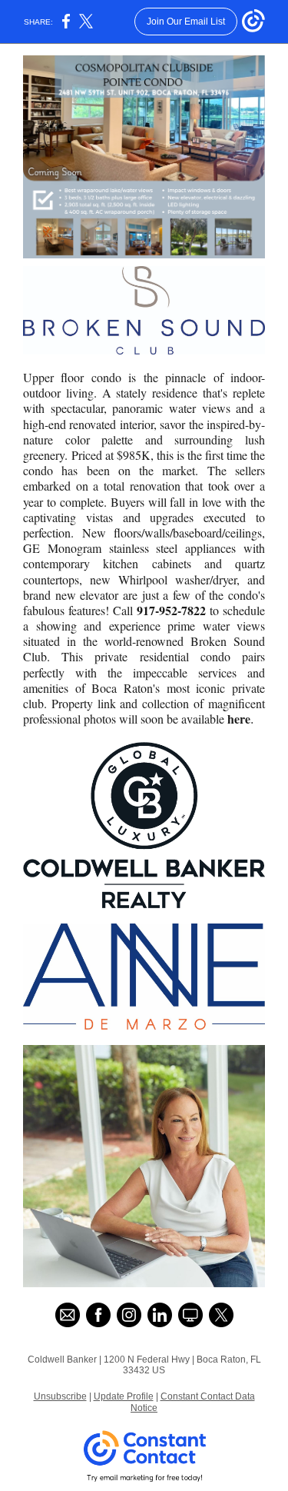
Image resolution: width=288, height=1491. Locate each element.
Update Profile (124, 1396)
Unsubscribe (60, 1396)
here (238, 718)
